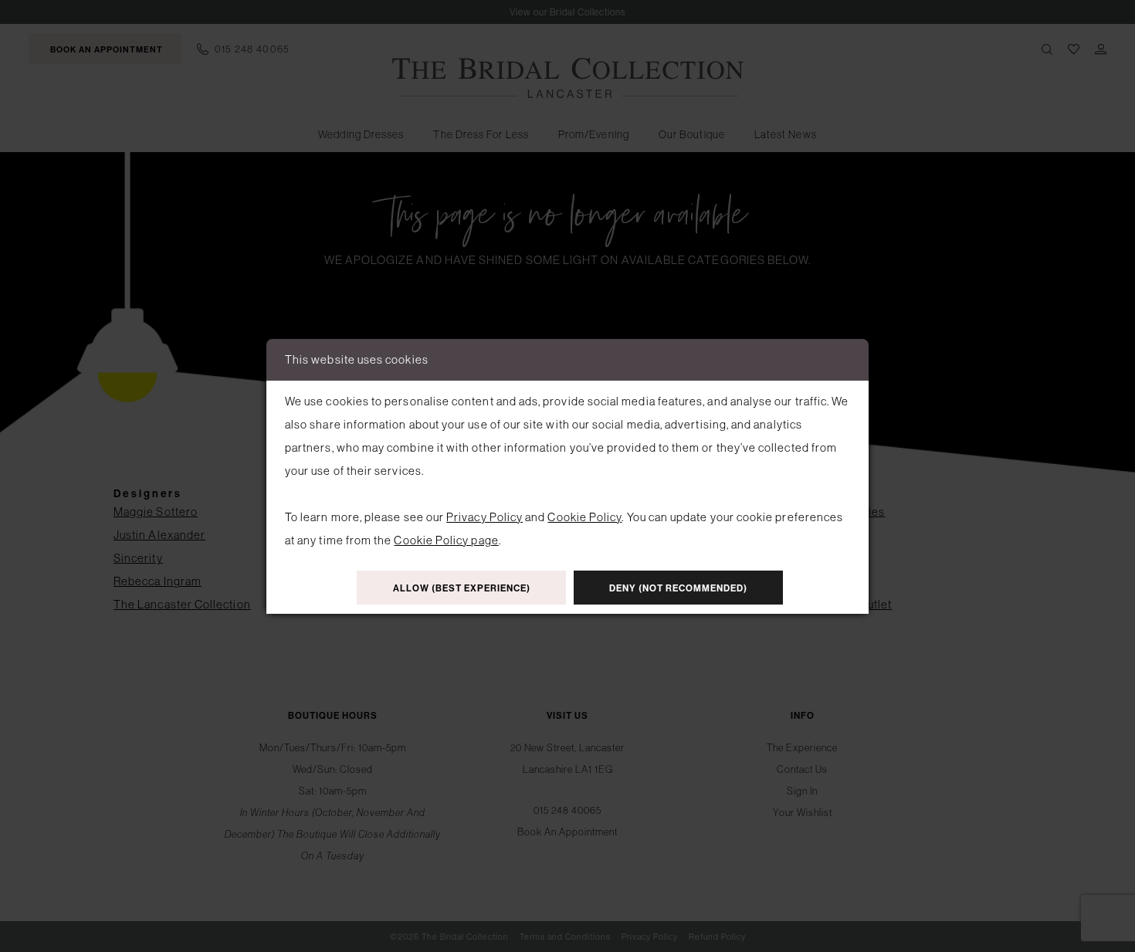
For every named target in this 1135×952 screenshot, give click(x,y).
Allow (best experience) (461, 588)
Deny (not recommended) (678, 588)
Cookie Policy (584, 517)
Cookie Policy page (446, 540)
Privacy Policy (484, 517)
